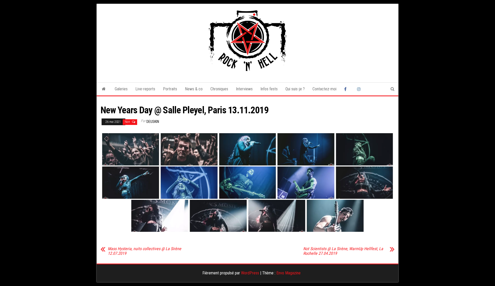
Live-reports (145, 88)
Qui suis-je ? (295, 88)
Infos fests (269, 88)
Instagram (359, 89)
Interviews (244, 88)
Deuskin (152, 122)
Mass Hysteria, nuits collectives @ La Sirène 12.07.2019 (144, 251)
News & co (194, 88)
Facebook (346, 89)
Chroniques (219, 88)
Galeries (121, 88)
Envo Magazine (288, 273)
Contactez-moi (324, 88)
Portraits (170, 88)
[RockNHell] (104, 89)
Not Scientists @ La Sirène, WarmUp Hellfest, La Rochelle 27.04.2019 (343, 251)
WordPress (250, 273)
